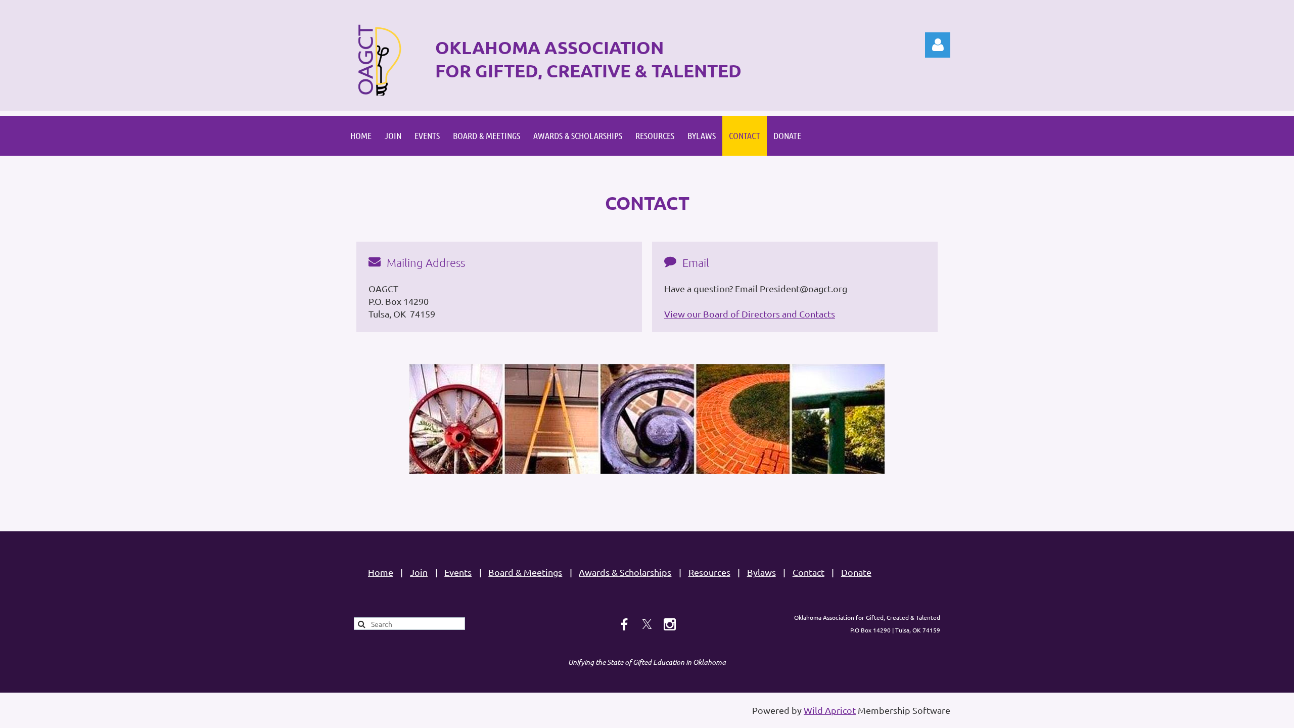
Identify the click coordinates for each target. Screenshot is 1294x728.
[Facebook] (624, 624)
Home (380, 572)
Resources (709, 572)
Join (419, 572)
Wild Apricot (830, 710)
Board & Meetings (525, 572)
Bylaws (761, 572)
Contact (808, 572)
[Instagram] (670, 624)
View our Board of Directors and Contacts (749, 313)
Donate (856, 572)
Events (458, 572)
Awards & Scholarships (625, 572)
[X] (647, 624)
